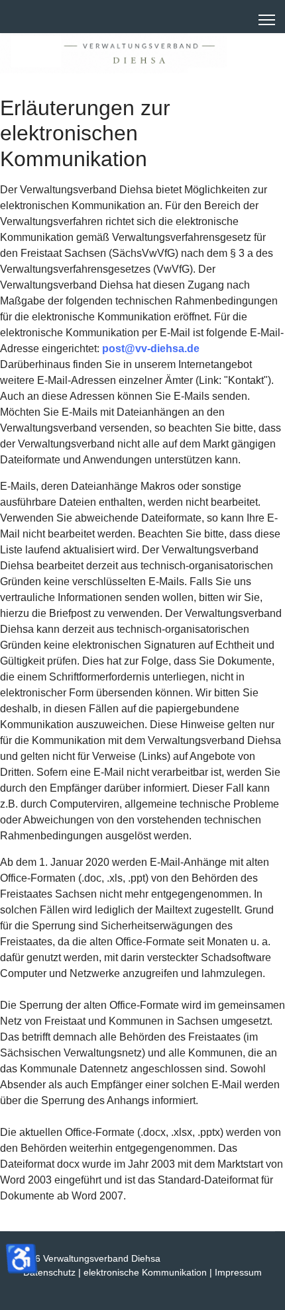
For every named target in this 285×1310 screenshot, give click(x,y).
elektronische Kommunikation (145, 1272)
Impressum (238, 1272)
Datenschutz (49, 1272)
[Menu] (266, 20)
